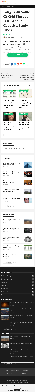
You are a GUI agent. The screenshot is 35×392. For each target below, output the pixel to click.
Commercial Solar (7, 279)
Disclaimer (26, 382)
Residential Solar (7, 292)
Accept (17, 390)
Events (5, 282)
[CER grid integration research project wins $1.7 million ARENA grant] (28, 221)
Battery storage (7, 34)
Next (9, 135)
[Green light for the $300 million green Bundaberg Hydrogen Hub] (28, 174)
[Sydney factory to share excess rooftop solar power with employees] (5, 324)
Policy (4, 285)
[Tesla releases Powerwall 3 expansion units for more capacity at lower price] (5, 358)
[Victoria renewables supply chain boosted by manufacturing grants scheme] (28, 230)
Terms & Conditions (11, 382)
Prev (6, 135)
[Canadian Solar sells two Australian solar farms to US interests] (5, 311)
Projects (5, 288)
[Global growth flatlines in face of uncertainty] (28, 239)
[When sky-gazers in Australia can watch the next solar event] (5, 304)
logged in (14, 148)
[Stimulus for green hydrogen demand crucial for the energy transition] (28, 182)
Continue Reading (17, 55)
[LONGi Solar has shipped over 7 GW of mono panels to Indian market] (28, 165)
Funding (25, 370)
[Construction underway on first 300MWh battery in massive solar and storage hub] (9, 116)
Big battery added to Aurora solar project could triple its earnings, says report (27, 77)
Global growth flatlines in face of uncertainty (21, 343)
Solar (4, 295)
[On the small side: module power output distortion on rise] (5, 352)
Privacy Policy (19, 382)
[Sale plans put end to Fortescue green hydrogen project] (28, 256)
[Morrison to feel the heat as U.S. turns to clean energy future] (5, 317)
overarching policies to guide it (14, 47)
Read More (24, 390)
